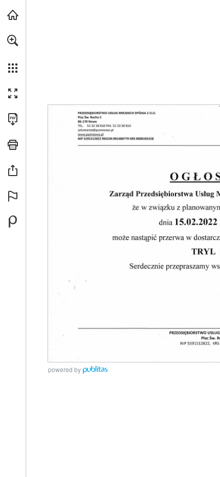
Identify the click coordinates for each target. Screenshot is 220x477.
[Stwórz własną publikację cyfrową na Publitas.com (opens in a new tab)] (13, 221)
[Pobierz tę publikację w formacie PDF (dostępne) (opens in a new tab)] (13, 119)
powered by (64, 369)
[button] (13, 40)
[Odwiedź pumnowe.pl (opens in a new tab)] (13, 15)
